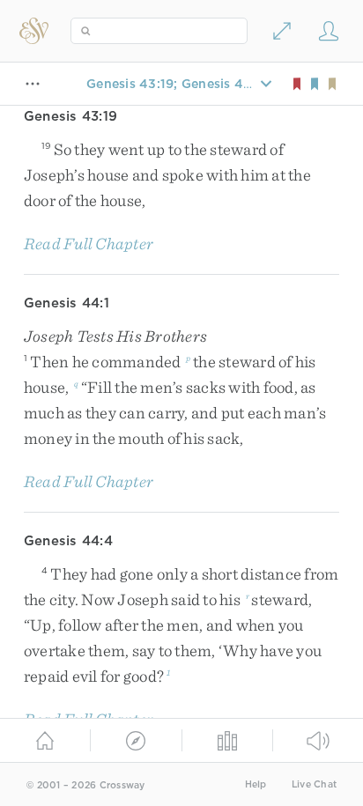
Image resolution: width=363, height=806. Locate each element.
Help (256, 784)
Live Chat (314, 784)
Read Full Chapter (88, 243)
